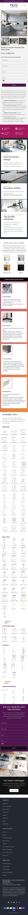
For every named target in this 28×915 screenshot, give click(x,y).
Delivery (5, 835)
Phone (3, 78)
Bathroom (5, 818)
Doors (4, 821)
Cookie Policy (6, 866)
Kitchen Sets (6, 809)
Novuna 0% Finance (7, 838)
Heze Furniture (16, 912)
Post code (4, 66)
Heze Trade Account (8, 852)
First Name (5, 60)
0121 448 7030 (6, 881)
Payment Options (7, 863)
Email (3, 72)
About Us (5, 832)
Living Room (5, 803)
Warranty (5, 843)
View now (14, 790)
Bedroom (5, 815)
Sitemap (5, 875)
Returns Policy (6, 840)
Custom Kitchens (7, 806)
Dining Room (6, 812)
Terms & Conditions (7, 872)
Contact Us (5, 855)
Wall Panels (5, 824)
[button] (2, 5)
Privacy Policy (6, 869)
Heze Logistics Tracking (8, 846)
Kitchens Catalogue (7, 849)
